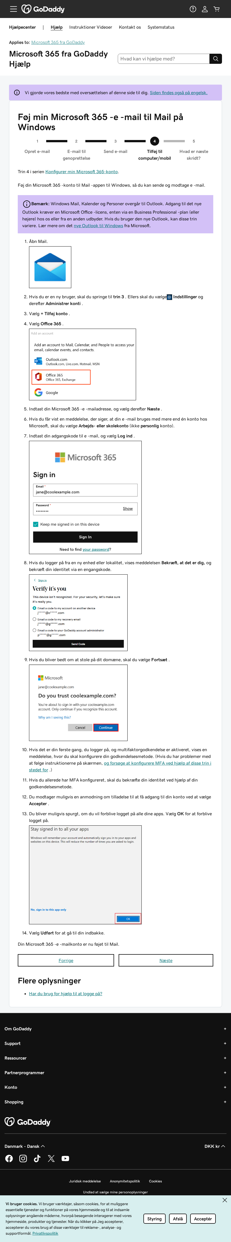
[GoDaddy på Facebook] (9, 1161)
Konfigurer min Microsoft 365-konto (81, 171)
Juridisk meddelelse (85, 1181)
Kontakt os (130, 27)
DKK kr (212, 1146)
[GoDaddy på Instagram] (23, 1161)
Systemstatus (161, 27)
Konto (11, 1087)
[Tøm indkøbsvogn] (217, 9)
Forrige (66, 960)
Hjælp (57, 27)
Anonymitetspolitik (125, 1181)
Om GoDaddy (18, 1028)
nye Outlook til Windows (98, 225)
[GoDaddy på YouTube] (65, 1161)
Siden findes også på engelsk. (179, 92)
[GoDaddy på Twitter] (51, 1161)
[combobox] (163, 58)
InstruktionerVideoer (90, 27)
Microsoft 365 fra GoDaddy (58, 42)
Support (13, 1043)
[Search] (216, 59)
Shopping (14, 1101)
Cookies (155, 1181)
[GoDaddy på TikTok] (37, 1161)
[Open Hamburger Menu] (11, 9)
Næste (165, 960)
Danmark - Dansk (22, 1146)
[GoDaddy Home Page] (28, 1122)
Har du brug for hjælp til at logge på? (65, 993)
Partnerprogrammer (24, 1072)
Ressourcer (15, 1058)
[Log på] (204, 9)
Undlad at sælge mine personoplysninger (115, 1192)
